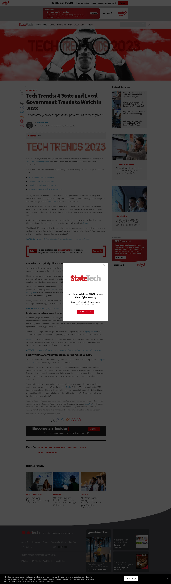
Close (104, 265)
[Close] (167, 578)
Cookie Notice (50, 582)
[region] (85, 579)
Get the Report (85, 312)
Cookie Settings (131, 579)
